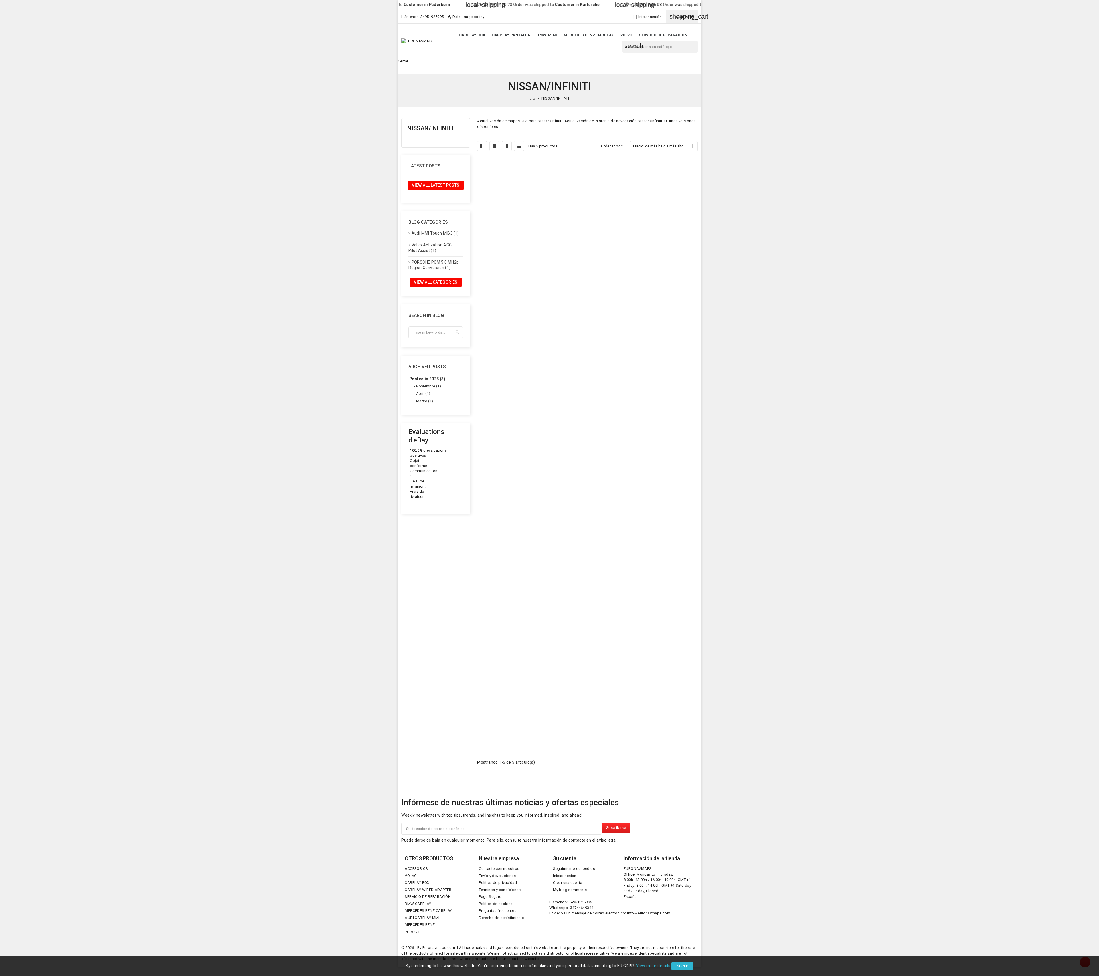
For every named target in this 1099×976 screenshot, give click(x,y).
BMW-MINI (547, 35)
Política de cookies (496, 904)
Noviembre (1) (428, 386)
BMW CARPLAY (418, 904)
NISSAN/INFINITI (430, 128)
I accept (682, 966)
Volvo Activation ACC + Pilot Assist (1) (431, 248)
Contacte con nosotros (499, 868)
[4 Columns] (482, 146)
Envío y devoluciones (497, 876)
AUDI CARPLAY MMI (422, 918)
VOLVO (626, 35)
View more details (653, 965)
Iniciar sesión (564, 876)
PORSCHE (413, 932)
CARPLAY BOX (472, 35)
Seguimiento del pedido (574, 868)
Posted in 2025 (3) (427, 379)
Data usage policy (468, 17)
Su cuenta (564, 858)
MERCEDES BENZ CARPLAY (589, 35)
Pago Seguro (490, 896)
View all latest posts (435, 185)
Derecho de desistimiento (501, 918)
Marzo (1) (424, 401)
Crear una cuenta (567, 882)
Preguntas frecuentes (497, 910)
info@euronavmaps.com (648, 913)
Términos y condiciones (500, 890)
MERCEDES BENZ (420, 924)
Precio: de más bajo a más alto (663, 146)
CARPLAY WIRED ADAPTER (428, 890)
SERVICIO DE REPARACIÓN (663, 35)
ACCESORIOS (416, 868)
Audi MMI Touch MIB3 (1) (435, 233)
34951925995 (432, 17)
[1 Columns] (519, 146)
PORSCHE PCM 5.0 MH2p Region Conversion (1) (433, 265)
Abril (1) (423, 393)
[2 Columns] (506, 146)
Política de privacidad (498, 882)
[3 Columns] (494, 146)
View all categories (436, 282)
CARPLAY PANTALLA (511, 35)
